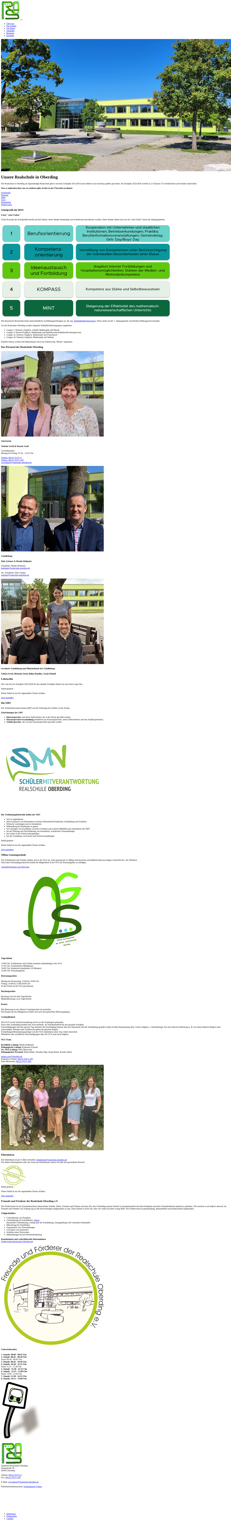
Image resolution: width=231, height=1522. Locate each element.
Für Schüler (11, 26)
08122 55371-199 (12, 1477)
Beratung (10, 33)
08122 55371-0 (15, 1475)
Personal (4, 195)
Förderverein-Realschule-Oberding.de (17, 1241)
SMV (3, 197)
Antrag (36, 1220)
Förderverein (6, 205)
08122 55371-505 (25, 1059)
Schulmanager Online (33, 1486)
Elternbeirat (6, 202)
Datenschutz (11, 1516)
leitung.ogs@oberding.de (11, 1056)
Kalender (10, 35)
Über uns (10, 23)
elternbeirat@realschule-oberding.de (52, 1160)
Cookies (9, 1518)
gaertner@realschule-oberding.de (15, 575)
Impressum (11, 1514)
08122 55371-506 (23, 1061)
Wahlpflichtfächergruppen (85, 321)
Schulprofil (5, 193)
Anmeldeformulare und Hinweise (15, 867)
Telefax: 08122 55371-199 (12, 460)
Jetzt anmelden (7, 698)
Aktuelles (10, 31)
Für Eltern (10, 28)
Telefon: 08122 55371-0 (11, 458)
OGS (3, 200)
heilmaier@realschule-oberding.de (15, 568)
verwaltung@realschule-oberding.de (16, 462)
